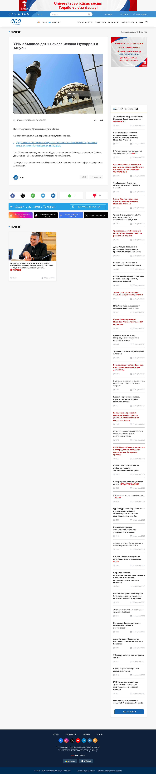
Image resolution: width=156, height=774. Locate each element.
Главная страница (128, 32)
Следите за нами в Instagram (22, 215)
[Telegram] (22, 14)
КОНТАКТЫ (71, 734)
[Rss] (28, 14)
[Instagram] (12, 14)
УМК (84, 177)
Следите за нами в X (97, 215)
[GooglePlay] (70, 761)
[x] (72, 740)
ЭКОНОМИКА (127, 22)
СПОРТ (139, 22)
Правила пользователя (86, 771)
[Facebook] (9, 14)
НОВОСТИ (113, 22)
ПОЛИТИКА (100, 22)
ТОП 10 (100, 734)
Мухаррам (96, 177)
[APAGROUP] (78, 755)
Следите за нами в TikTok (47, 215)
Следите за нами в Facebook (72, 215)
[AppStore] (86, 761)
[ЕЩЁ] (145, 22)
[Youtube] (19, 14)
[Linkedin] (25, 14)
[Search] (89, 14)
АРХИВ (86, 734)
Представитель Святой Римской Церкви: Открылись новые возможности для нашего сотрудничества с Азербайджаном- (56, 144)
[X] (15, 14)
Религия (143, 32)
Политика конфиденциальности (109, 771)
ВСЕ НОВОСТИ (85, 22)
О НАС (56, 734)
